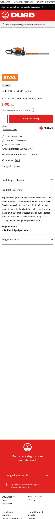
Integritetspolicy (24, 487)
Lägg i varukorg (31, 118)
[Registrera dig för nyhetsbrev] (46, 475)
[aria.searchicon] (3, 24)
